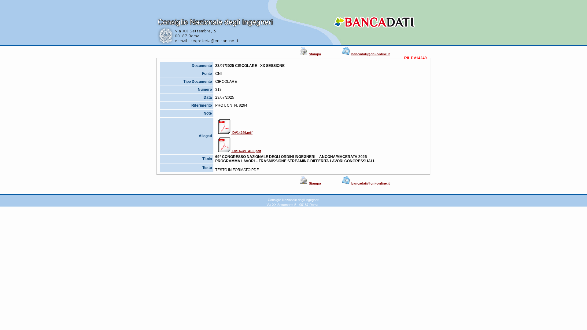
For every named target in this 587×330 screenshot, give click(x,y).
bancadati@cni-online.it (370, 54)
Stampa (315, 54)
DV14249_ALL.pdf (246, 151)
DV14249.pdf (242, 132)
